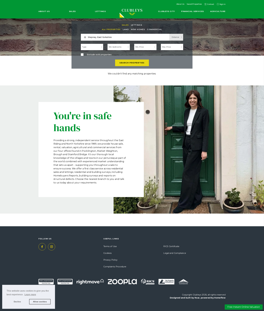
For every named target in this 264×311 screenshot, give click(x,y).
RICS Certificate (171, 246)
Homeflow (220, 298)
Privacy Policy (110, 260)
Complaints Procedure (114, 266)
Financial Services (192, 11)
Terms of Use (110, 246)
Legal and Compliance (174, 253)
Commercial (154, 29)
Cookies (107, 253)
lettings (136, 25)
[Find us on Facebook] (42, 246)
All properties (111, 29)
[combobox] (127, 37)
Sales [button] (72, 11)
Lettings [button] (100, 11)
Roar (197, 298)
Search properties (132, 63)
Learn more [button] (30, 294)
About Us (180, 4)
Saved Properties (194, 4)
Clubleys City (166, 11)
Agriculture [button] (218, 11)
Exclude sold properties (99, 54)
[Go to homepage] (132, 7)
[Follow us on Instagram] (51, 246)
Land (126, 29)
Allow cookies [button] (40, 302)
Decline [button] (17, 302)
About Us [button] (44, 11)
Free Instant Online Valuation (243, 307)
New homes (138, 29)
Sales (125, 25)
